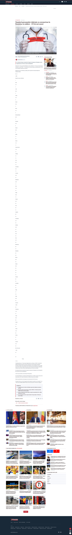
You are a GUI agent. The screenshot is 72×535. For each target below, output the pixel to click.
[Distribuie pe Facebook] (38, 56)
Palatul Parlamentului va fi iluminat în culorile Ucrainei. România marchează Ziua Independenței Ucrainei (11, 493)
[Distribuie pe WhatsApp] (40, 56)
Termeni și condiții (16, 522)
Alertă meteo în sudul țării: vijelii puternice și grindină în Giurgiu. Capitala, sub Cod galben (38, 462)
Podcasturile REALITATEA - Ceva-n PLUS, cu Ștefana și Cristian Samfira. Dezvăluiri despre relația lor (39, 478)
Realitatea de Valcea (30, 528)
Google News (35, 405)
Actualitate (17, 20)
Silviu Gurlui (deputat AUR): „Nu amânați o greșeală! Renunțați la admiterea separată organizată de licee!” (35, 444)
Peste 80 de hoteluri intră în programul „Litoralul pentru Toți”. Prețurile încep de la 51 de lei (25, 462)
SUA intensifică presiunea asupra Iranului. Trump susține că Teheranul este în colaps (29, 395)
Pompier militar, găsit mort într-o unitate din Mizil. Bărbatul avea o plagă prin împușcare (39, 507)
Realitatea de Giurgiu (13, 528)
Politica (47, 76)
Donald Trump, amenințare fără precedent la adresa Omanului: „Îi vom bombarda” (51, 74)
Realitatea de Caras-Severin (43, 528)
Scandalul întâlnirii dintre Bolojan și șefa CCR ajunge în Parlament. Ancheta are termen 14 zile (35, 440)
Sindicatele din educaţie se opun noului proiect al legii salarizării (25, 492)
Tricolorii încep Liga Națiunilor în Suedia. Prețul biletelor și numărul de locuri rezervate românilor (12, 477)
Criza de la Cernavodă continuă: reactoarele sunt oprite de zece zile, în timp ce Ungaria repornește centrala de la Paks (58, 432)
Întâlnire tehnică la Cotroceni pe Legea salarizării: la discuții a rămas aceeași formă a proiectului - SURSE (56, 427)
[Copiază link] (36, 56)
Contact (12, 522)
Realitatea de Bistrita (49, 528)
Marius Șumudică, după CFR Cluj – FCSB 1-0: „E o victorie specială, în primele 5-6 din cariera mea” (26, 477)
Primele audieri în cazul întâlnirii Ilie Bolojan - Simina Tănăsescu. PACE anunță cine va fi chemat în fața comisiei (35, 436)
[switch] (62, 1)
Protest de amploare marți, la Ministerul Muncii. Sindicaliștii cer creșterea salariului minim (57, 436)
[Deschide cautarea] (59, 2)
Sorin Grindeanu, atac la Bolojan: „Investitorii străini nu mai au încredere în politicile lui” (51, 87)
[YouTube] (66, 1)
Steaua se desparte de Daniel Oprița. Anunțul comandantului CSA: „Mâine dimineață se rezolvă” (30, 393)
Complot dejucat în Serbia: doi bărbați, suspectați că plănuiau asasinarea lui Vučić (29, 388)
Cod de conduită (28, 522)
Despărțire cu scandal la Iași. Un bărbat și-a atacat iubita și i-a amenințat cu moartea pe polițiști (12, 462)
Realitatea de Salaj (18, 528)
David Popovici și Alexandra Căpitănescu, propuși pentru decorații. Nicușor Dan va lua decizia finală (25, 508)
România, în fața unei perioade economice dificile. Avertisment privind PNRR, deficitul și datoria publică (29, 390)
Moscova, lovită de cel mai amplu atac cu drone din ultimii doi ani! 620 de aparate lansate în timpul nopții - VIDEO (51, 83)
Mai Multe (25, 511)
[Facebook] (64, 1)
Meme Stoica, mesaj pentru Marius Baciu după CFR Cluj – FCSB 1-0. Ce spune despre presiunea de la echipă (16, 444)
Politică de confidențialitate (22, 522)
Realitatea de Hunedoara (25, 56)
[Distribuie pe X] (42, 56)
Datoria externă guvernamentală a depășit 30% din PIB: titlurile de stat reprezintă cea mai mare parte (57, 440)
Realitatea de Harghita (36, 528)
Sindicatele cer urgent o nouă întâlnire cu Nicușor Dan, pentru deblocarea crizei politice (51, 78)
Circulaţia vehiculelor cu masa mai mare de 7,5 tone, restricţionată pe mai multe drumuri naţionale (39, 492)
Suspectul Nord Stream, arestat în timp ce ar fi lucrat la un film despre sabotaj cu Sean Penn (12, 507)
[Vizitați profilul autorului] (16, 56)
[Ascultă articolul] (70, 529)
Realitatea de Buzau (24, 528)
